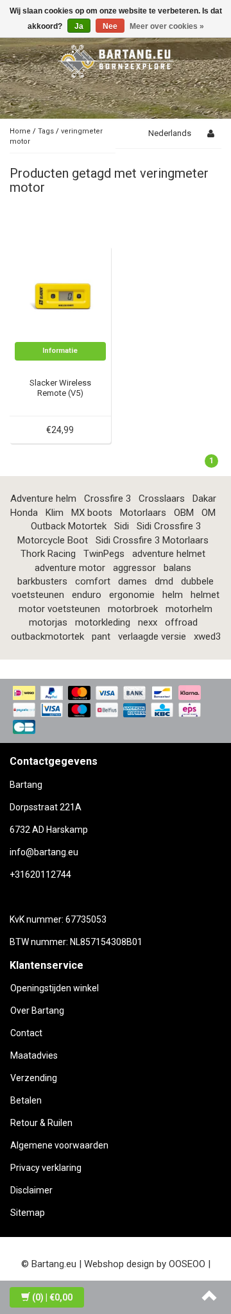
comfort (92, 581)
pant (101, 636)
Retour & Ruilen (41, 1123)
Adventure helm (43, 498)
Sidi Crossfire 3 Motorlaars (152, 540)
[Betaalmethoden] (115, 711)
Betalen (26, 1100)
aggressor (134, 568)
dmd (164, 581)
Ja (78, 26)
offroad (181, 622)
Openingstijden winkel (54, 988)
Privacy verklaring (45, 1168)
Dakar (204, 498)
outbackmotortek (47, 636)
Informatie (60, 350)
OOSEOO (187, 1264)
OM (208, 512)
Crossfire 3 (107, 498)
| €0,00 (52, 1297)
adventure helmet (168, 553)
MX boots (91, 512)
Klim (55, 512)
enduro (86, 595)
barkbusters (42, 581)
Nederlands (169, 133)
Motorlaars (143, 512)
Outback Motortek (69, 526)
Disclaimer (31, 1190)
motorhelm (189, 609)
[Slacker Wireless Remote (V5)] (61, 296)
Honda (24, 512)
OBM (184, 512)
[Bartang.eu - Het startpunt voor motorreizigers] (115, 59)
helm (172, 595)
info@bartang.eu (44, 852)
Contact (26, 1033)
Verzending (33, 1078)
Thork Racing (48, 553)
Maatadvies (34, 1055)
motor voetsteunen (59, 609)
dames (132, 581)
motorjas (48, 622)
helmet (205, 595)
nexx (147, 622)
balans (177, 568)
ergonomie (132, 595)
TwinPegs (103, 553)
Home (20, 131)
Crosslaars (162, 498)
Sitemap (27, 1212)
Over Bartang (37, 1010)
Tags (46, 131)
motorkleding (102, 622)
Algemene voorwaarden (59, 1145)
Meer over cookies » (167, 26)
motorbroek (133, 609)
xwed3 (207, 636)
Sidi (121, 526)
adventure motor (70, 568)
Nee (110, 26)
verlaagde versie (152, 636)
